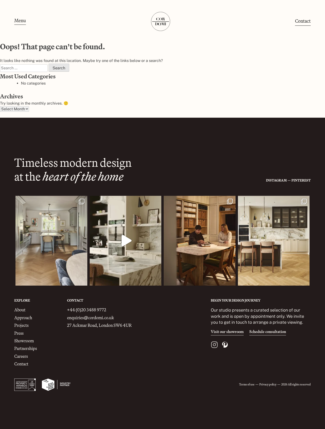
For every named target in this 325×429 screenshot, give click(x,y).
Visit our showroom (227, 332)
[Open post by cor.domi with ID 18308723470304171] (126, 241)
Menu (20, 20)
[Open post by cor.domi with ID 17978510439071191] (51, 241)
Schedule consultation (267, 332)
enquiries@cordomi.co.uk (90, 317)
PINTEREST (301, 180)
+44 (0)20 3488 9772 (86, 310)
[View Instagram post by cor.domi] (82, 280)
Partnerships (25, 348)
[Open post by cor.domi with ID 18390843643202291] (274, 241)
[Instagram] (214, 344)
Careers (21, 356)
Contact (303, 21)
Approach (23, 317)
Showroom (24, 340)
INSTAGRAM (276, 180)
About (19, 310)
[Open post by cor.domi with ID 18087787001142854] (200, 241)
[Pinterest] (224, 344)
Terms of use (247, 384)
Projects (21, 325)
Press (19, 333)
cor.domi (50, 200)
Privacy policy (267, 384)
